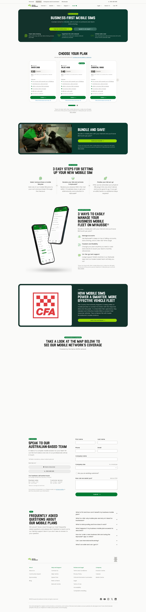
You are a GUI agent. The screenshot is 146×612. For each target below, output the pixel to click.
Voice (58, 5)
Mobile (51, 5)
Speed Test (54, 577)
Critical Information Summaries (83, 577)
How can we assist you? (83, 478)
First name (79, 439)
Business (38, 1)
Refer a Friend (55, 581)
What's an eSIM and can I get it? (87, 544)
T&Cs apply (73, 112)
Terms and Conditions (80, 571)
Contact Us (54, 571)
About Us (32, 571)
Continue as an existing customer (82, 57)
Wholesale (65, 1)
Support (66, 5)
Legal (75, 581)
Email (99, 448)
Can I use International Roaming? (87, 541)
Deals (73, 5)
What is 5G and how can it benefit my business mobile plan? (95, 513)
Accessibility (77, 587)
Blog (30, 581)
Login (98, 5)
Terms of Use (77, 584)
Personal (31, 1)
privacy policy (60, 489)
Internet (43, 5)
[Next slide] (117, 80)
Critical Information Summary (42, 100)
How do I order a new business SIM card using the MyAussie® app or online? (93, 536)
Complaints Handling (80, 591)
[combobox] (96, 467)
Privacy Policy (78, 574)
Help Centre (54, 574)
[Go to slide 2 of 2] (77, 105)
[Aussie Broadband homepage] (33, 6)
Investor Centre (100, 571)
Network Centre (56, 584)
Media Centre (100, 577)
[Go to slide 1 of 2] (71, 105)
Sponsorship (33, 577)
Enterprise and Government (51, 1)
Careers (98, 574)
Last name (101, 439)
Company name (81, 456)
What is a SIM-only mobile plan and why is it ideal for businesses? (94, 519)
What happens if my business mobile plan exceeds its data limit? (94, 529)
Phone (77, 448)
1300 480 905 (113, 1)
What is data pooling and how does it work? (91, 524)
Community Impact (35, 574)
